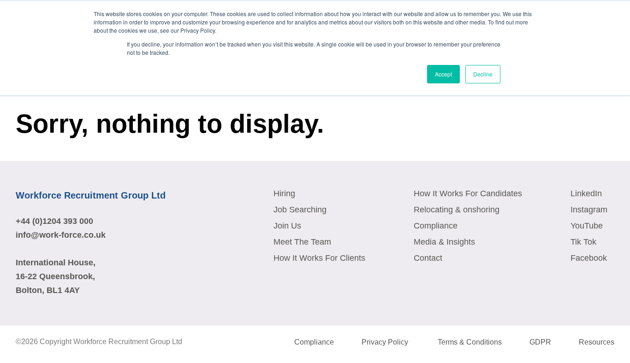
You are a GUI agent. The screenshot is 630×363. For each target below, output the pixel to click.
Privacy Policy (386, 342)
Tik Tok (583, 241)
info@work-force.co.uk (61, 235)
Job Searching (300, 209)
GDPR (540, 342)
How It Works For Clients (319, 258)
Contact (428, 258)
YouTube (587, 225)
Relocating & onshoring (456, 209)
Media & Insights (444, 241)
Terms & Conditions (470, 342)
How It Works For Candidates (468, 193)
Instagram (589, 209)
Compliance (436, 225)
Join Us (287, 225)
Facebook (589, 258)
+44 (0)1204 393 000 (54, 221)
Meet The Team (302, 241)
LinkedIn (586, 193)
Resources (596, 342)
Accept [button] (443, 74)
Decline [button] (483, 74)
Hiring (284, 193)
